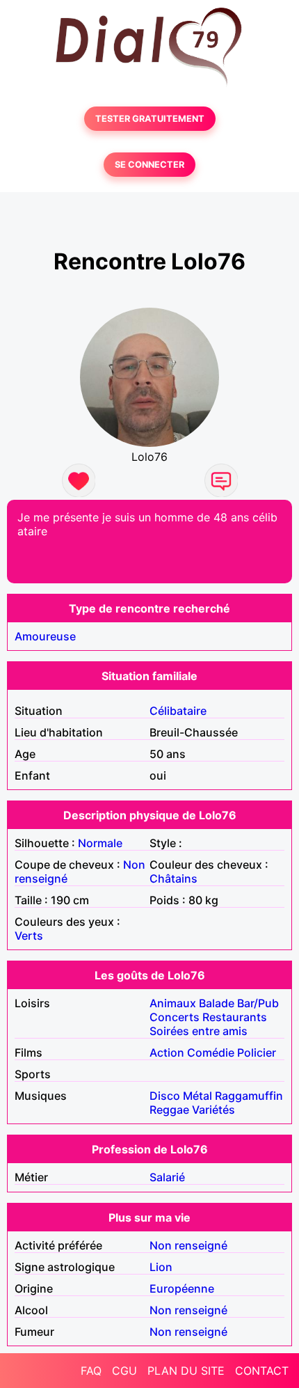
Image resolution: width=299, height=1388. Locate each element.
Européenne (182, 1288)
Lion (161, 1267)
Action (167, 1052)
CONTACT (262, 1371)
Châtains (173, 878)
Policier (256, 1052)
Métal (197, 1096)
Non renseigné (188, 1245)
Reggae (169, 1110)
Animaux (173, 1003)
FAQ (91, 1371)
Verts (29, 936)
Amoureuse (45, 636)
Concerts (175, 1017)
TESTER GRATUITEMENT (149, 118)
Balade (216, 1003)
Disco (165, 1096)
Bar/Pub (258, 1003)
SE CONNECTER (149, 164)
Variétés (213, 1110)
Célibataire (178, 711)
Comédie (210, 1052)
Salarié (167, 1177)
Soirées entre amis (199, 1031)
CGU (124, 1371)
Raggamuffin (249, 1096)
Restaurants (234, 1017)
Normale (100, 843)
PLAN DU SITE (186, 1371)
